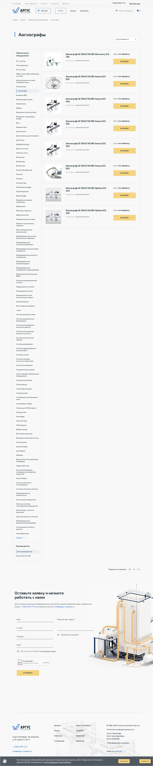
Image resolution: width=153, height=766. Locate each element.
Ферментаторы (21, 429)
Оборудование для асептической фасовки (24, 243)
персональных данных (48, 651)
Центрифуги (20, 451)
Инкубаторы (20, 161)
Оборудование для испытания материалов (27, 250)
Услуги (73, 11)
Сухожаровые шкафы (24, 404)
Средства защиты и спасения (27, 516)
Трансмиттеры (21, 421)
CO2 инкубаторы (22, 65)
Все (138, 569)
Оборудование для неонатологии (23, 494)
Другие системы (22, 148)
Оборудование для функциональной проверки (26, 522)
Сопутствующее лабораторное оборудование (27, 375)
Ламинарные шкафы (23, 187)
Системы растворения (24, 365)
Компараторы (21, 183)
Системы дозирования (24, 344)
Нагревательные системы (25, 219)
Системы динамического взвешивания (25, 320)
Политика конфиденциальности (120, 729)
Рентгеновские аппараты (25, 306)
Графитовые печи (22, 466)
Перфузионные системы (25, 287)
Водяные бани (21, 127)
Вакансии (65, 3)
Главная (15, 20)
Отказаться (145, 761)
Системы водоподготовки (25, 314)
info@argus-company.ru (64, 607)
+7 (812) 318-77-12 (118, 3)
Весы (18, 123)
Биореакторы (21, 104)
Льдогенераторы (22, 191)
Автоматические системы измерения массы (25, 81)
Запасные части (22, 153)
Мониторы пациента (23, 211)
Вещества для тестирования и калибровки (27, 460)
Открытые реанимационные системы (26, 281)
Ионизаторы (20, 166)
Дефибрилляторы (22, 144)
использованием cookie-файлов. (57, 762)
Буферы (19, 108)
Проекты (44, 3)
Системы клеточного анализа (27, 489)
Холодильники (21, 442)
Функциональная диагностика (27, 438)
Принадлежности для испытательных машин (24, 296)
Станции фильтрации (24, 389)
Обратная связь (134, 3)
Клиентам (55, 3)
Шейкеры (19, 455)
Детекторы (20, 140)
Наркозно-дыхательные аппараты (25, 224)
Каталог (44, 11)
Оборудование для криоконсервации (23, 262)
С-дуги (18, 310)
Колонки (19, 174)
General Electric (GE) (23, 556)
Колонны (19, 179)
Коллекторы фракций (24, 170)
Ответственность (31, 3)
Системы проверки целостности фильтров (24, 360)
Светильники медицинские (26, 500)
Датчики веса (21, 131)
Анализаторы (21, 86)
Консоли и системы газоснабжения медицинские (27, 505)
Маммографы (21, 196)
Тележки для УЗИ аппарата (26, 408)
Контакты (84, 11)
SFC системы (20, 70)
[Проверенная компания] (118, 743)
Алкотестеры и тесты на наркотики (25, 511)
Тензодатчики (21, 412)
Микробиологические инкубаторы (24, 201)
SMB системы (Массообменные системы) (27, 75)
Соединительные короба (25, 370)
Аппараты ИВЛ (21, 95)
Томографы (20, 416)
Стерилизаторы (22, 393)
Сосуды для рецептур (24, 380)
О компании (17, 3)
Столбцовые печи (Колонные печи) (27, 398)
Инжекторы (20, 157)
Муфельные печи (22, 215)
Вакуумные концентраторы (26, 112)
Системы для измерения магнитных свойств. (25, 326)
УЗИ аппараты (21, 425)
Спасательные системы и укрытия (25, 528)
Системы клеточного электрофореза (23, 484)
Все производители (25, 551)
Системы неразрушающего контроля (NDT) (26, 349)
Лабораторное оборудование (38, 20)
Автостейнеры (21, 478)
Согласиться (124, 761)
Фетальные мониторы (24, 434)
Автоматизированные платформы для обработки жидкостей (26, 472)
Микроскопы (20, 206)
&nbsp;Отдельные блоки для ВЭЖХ (26, 275)
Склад (60, 10)
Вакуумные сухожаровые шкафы (25, 118)
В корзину (124, 61)
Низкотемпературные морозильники (24, 231)
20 (130, 569)
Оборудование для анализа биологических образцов (26, 237)
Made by (114, 751)
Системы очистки (22, 355)
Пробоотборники (22, 302)
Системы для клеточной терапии (25, 339)
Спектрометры (21, 384)
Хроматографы (21, 446)
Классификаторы (22, 533)
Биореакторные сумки (24, 99)
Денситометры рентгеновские (27, 136)
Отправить (27, 673)
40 (134, 569)
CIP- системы (21, 61)
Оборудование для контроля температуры (26, 256)
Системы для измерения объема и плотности (25, 332)
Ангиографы (55, 20)
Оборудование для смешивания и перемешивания (27, 269)
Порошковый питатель (24, 291)
